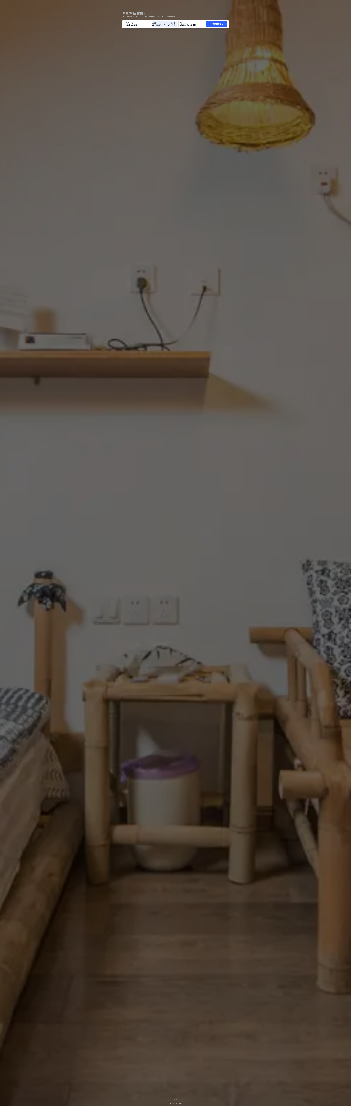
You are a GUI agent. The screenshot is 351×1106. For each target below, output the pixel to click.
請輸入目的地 (129, 23)
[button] (254, 3)
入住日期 (154, 23)
